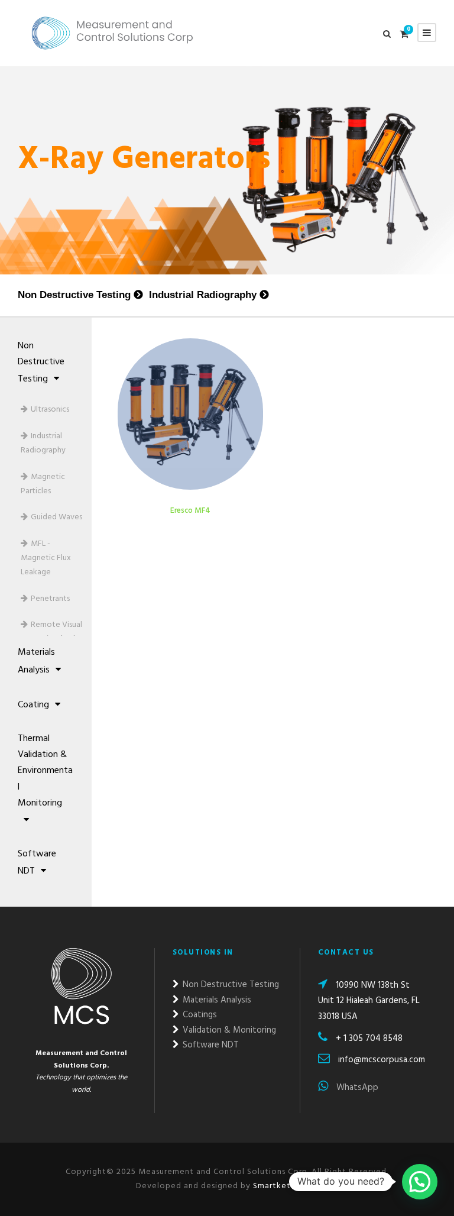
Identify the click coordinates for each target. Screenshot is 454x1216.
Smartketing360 (284, 1186)
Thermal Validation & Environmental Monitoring (45, 771)
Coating (33, 705)
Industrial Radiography (203, 294)
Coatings (198, 1015)
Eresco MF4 (190, 510)
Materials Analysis (36, 661)
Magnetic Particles (43, 484)
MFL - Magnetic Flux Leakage (46, 558)
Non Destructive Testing (74, 294)
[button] (419, 1181)
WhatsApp (356, 1088)
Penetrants (50, 599)
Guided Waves (56, 517)
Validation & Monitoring (228, 1030)
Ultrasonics (50, 409)
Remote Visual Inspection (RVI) (51, 632)
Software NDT (37, 862)
